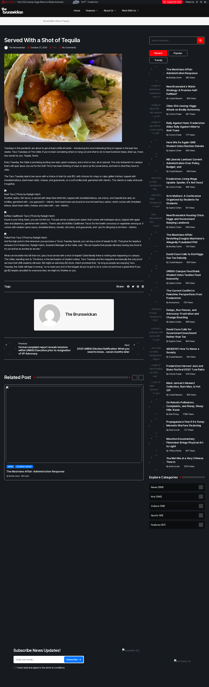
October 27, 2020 (39, 47)
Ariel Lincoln (174, 430)
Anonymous (174, 302)
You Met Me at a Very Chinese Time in (184, 460)
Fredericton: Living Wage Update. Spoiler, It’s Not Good (184, 180)
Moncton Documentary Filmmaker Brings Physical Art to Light (184, 442)
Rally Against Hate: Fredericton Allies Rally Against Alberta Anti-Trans (185, 126)
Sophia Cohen (175, 150)
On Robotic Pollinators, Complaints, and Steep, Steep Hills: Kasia (184, 406)
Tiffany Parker (175, 450)
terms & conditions (55, 667)
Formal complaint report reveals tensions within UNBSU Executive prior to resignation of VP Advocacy (44, 350)
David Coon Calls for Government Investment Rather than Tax (181, 333)
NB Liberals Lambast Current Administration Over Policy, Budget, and (184, 163)
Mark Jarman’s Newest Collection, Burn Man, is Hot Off (183, 387)
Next (127, 345)
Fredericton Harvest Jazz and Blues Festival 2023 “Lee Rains (185, 367)
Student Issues (24, 467)
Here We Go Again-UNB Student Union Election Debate (185, 144)
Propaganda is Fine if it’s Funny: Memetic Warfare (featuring (185, 423)
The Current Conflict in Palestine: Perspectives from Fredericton (184, 294)
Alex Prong (174, 414)
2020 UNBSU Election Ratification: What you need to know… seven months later (103, 350)
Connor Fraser (175, 114)
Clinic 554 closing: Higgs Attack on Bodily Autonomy (40, 2)
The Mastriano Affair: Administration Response (36, 471)
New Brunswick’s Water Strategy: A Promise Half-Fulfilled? (182, 90)
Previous (22, 343)
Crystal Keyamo (175, 98)
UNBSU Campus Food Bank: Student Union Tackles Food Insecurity (183, 275)
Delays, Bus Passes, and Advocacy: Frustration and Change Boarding (182, 313)
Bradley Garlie (14, 476)
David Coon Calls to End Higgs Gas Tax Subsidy (184, 256)
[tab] (158, 53)
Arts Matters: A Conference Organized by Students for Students (183, 199)
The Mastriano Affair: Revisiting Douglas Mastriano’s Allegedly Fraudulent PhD (185, 238)
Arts (55, 47)
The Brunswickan (17, 47)
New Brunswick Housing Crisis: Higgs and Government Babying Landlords (185, 219)
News (10, 467)
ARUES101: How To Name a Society (182, 350)
